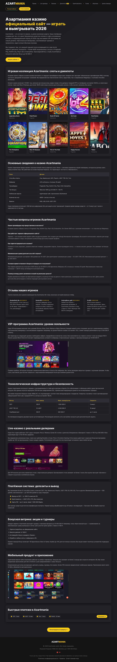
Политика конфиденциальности (48, 658)
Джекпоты (64, 3)
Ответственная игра (72, 658)
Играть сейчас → (13, 59)
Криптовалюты (77, 3)
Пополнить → (102, 616)
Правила (62, 658)
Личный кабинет (12, 9)
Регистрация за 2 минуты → (58, 629)
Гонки (87, 3)
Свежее (53, 3)
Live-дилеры (44, 3)
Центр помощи (106, 3)
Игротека (95, 3)
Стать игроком (24, 9)
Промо (34, 3)
